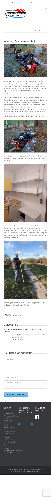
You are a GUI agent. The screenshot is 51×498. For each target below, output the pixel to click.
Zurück (39, 30)
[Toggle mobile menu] (46, 9)
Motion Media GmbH (33, 471)
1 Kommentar (17, 315)
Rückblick (8, 315)
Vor (45, 30)
